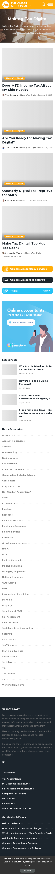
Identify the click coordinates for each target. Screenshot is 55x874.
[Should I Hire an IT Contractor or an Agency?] (9, 399)
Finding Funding (11, 531)
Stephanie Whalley (14, 253)
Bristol (26, 726)
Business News (10, 458)
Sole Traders (9, 639)
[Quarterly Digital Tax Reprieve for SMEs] (27, 170)
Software (7, 634)
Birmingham (39, 726)
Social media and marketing (17, 628)
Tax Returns (8, 673)
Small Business (10, 622)
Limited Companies (12, 560)
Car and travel (9, 463)
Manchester (7, 726)
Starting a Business (12, 651)
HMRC (5, 548)
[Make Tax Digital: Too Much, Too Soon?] (27, 223)
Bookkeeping (9, 452)
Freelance (7, 537)
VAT (4, 679)
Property (7, 605)
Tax (4, 668)
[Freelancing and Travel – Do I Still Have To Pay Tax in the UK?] (9, 415)
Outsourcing (9, 582)
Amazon (6, 446)
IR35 (4, 554)
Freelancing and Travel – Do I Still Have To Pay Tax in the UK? (35, 413)
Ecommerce (8, 503)
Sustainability (9, 656)
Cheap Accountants (13, 469)
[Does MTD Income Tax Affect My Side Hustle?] (27, 65)
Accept (27, 870)
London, (19, 726)
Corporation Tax (11, 486)
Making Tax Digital (14, 78)
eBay (4, 497)
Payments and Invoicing (15, 594)
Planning (7, 599)
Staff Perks (8, 645)
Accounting (8, 435)
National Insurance (12, 577)
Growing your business (14, 543)
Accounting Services (13, 441)
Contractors (8, 480)
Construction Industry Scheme (18, 475)
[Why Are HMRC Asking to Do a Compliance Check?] (9, 369)
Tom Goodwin (11, 95)
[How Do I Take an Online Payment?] (9, 384)
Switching (7, 662)
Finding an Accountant (14, 526)
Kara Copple (11, 200)
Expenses (7, 514)
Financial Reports (11, 520)
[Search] (43, 4)
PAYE (4, 588)
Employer (7, 509)
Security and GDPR (12, 611)
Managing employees (14, 571)
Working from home (13, 685)
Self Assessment (11, 617)
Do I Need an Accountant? (16, 492)
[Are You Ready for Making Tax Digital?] (27, 117)
